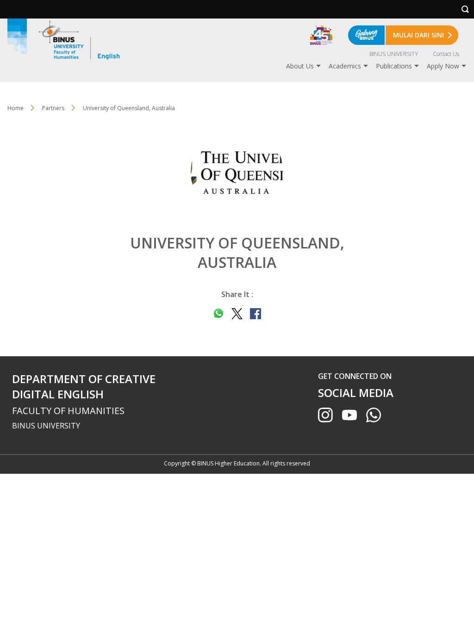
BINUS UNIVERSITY (393, 54)
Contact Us (446, 54)
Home (15, 108)
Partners (53, 108)
